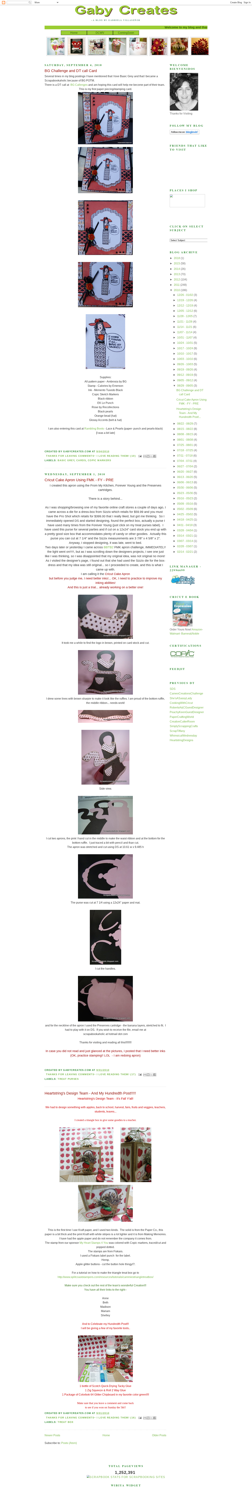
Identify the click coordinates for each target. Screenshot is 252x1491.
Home (74, 32)
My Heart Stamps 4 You (94, 1242)
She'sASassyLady (181, 698)
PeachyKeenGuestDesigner (187, 712)
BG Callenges (79, 84)
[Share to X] (151, 456)
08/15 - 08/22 (185, 428)
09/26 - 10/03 (185, 364)
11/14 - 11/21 (185, 326)
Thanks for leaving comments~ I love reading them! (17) (91, 1074)
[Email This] (145, 456)
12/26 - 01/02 (185, 294)
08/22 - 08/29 (185, 423)
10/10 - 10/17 (185, 353)
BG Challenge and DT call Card (71, 71)
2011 (177, 284)
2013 (177, 274)
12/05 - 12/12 (185, 310)
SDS (173, 688)
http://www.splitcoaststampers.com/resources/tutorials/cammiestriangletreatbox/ (105, 1277)
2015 (177, 263)
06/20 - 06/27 (185, 471)
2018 (177, 258)
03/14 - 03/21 (185, 535)
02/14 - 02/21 (185, 551)
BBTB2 (108, 547)
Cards (81, 460)
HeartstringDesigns (181, 740)
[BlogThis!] (148, 456)
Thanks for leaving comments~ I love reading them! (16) (91, 1417)
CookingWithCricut (181, 702)
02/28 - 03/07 (185, 546)
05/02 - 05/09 (185, 509)
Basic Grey (66, 460)
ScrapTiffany (177, 730)
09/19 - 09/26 (185, 369)
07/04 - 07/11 (185, 460)
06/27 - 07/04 (185, 466)
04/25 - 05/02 (185, 514)
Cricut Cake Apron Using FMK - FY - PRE (79, 480)
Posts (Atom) (69, 1443)
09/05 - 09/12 (185, 380)
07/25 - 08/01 (185, 445)
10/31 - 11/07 (185, 337)
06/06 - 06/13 (185, 482)
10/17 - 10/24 (185, 348)
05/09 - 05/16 (185, 503)
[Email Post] (140, 456)
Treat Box (66, 1422)
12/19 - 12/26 (185, 300)
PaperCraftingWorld (182, 716)
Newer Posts (52, 1435)
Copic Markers (99, 460)
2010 (177, 290)
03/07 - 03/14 (185, 541)
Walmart (175, 633)
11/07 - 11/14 (185, 332)
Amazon (197, 629)
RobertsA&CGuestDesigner (186, 707)
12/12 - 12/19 (185, 305)
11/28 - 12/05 (185, 316)
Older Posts (159, 1435)
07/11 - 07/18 (185, 455)
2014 (177, 268)
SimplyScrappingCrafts (184, 726)
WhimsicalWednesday (183, 735)
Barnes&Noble (190, 633)
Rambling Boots (94, 428)
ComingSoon (126, 32)
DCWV (100, 32)
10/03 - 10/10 (185, 358)
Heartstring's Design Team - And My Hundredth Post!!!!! (90, 1093)
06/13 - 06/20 (185, 477)
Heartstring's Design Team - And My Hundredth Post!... (188, 412)
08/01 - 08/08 (185, 439)
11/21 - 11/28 (185, 321)
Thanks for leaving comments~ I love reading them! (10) (91, 456)
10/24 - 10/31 (185, 342)
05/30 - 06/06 (185, 487)
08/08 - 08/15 (185, 434)
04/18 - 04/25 (185, 519)
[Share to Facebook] (154, 456)
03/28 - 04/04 (185, 530)
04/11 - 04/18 (185, 525)
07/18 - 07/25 (185, 450)
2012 (177, 279)
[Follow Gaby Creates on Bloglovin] (184, 133)
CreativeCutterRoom (182, 721)
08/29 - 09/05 (185, 385)
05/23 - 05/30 (185, 493)
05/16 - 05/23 (185, 498)
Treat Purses (68, 1079)
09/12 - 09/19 (185, 374)
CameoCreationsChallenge (186, 693)
